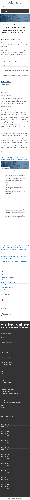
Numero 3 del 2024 (5, 431)
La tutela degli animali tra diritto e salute (11, 282)
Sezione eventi (4, 155)
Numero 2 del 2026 (5, 419)
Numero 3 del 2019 (5, 465)
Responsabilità (4, 284)
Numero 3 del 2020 (5, 458)
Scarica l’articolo (25, 58)
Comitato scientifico (6, 364)
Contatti (2, 405)
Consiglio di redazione (7, 366)
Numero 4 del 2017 (5, 482)
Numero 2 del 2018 (5, 477)
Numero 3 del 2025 (5, 424)
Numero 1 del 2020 (5, 463)
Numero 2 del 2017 (5, 486)
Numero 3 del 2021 (5, 452)
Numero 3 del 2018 (5, 475)
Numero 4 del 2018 (5, 472)
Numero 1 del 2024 (5, 435)
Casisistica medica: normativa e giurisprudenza (12, 402)
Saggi (3, 375)
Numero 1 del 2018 (5, 479)
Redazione (5, 61)
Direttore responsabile (7, 360)
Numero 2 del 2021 (5, 454)
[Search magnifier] (28, 6)
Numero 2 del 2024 (5, 433)
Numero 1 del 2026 (5, 422)
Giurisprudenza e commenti (16, 63)
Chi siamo (3, 356)
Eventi (2, 409)
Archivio (2, 371)
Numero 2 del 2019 (5, 468)
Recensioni (4, 380)
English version (13, 159)
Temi (2, 385)
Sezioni (2, 373)
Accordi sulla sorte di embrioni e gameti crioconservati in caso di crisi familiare (15, 76)
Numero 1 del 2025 (5, 429)
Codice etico (5, 369)
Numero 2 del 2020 (5, 461)
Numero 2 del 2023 (5, 440)
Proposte (3, 407)
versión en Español (23, 159)
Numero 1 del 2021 (5, 456)
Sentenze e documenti (7, 382)
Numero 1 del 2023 (5, 442)
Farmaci (3, 290)
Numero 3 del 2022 (5, 445)
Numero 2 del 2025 (5, 426)
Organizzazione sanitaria (7, 287)
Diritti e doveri (6, 63)
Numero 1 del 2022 (5, 449)
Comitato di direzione (7, 362)
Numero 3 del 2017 (5, 484)
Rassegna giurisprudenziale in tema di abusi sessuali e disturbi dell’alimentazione (15, 71)
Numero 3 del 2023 (5, 438)
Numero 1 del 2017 (5, 488)
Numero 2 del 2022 (5, 447)
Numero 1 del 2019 (5, 470)
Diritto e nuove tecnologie (7, 277)
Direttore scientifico (6, 357)
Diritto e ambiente (5, 279)
